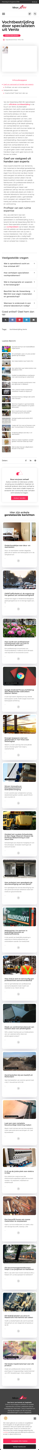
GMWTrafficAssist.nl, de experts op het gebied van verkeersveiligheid (19, 594)
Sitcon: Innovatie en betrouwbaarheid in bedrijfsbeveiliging (13, 788)
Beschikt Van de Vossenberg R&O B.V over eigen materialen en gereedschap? (19, 294)
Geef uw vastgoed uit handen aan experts (18, 84)
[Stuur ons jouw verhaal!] (19, 473)
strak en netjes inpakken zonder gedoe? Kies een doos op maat (22, 440)
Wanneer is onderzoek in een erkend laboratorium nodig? (19, 304)
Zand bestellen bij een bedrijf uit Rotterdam (19, 1076)
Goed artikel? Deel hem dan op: (16, 93)
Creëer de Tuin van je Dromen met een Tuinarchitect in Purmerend (23, 426)
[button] (35, 1418)
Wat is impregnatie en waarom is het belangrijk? (19, 283)
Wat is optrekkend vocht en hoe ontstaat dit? (19, 265)
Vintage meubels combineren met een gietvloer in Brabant (23, 383)
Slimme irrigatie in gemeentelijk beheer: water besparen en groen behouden (23, 405)
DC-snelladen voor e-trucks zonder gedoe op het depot (23, 354)
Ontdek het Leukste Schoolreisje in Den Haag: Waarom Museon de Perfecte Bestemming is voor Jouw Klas (19, 836)
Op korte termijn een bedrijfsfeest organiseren (23, 347)
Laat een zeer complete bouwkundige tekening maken (18, 1124)
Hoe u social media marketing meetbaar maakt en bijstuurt (22, 390)
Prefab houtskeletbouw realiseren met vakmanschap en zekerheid (23, 376)
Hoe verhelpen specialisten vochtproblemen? (19, 274)
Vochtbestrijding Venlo (18, 329)
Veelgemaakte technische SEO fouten (22, 419)
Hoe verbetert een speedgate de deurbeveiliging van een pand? (18, 883)
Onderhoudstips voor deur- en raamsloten (22, 433)
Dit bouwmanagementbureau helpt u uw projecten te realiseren (19, 1268)
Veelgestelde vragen (10, 90)
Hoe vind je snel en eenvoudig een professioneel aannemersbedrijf (19, 979)
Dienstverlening (12, 35)
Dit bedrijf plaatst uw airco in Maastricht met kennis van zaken (19, 1316)
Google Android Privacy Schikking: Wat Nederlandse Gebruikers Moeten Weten (19, 691)
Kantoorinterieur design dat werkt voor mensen (23, 397)
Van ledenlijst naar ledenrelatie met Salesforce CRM (24, 369)
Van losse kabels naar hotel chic (22, 361)
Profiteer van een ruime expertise (17, 87)
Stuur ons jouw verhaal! (19, 479)
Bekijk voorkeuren (19, 1447)
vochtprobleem (12, 227)
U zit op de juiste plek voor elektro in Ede (19, 1172)
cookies (5, 1432)
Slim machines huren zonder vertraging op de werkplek (22, 412)
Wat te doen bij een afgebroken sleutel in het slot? (22, 447)
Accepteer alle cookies (19, 1441)
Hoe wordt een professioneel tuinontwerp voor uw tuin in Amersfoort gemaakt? (17, 643)
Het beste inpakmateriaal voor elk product (19, 1365)
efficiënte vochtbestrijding (19, 104)
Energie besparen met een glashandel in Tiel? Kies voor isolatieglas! (17, 739)
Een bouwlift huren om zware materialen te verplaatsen (17, 1220)
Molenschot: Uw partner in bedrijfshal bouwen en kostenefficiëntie (16, 932)
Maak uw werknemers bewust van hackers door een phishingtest (19, 1028)
